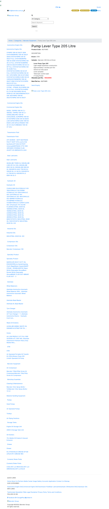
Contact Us (60, 481)
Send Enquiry (36, 85)
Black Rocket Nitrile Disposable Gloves (16, 272)
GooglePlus (21, 497)
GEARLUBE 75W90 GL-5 (14, 163)
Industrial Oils (11, 228)
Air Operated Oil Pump (17, 358)
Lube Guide (93, 10)
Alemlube (10, 282)
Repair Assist (75, 10)
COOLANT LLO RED (13, 467)
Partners (20, 481)
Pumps (9, 400)
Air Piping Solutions (13, 418)
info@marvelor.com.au (16, 10)
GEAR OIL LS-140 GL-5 (14, 171)
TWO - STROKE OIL (15, 87)
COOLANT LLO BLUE (18, 469)
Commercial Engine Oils (15, 103)
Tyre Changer (11, 308)
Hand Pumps (11, 404)
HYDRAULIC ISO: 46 (14, 196)
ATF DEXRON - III (12, 140)
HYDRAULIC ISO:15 (15, 190)
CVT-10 (10, 142)
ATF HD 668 (13, 150)
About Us (14, 481)
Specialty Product (13, 254)
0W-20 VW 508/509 (14, 93)
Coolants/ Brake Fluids (14, 459)
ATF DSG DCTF (18, 144)
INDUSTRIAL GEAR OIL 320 (15, 236)
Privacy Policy (42, 492)
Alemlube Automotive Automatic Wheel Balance (17, 293)
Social (99, 7)
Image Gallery (37, 481)
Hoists (9, 333)
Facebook (11, 497)
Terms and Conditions (54, 492)
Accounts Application (49, 481)
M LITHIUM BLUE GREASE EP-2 (17, 452)
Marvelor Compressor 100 (15, 249)
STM (8, 347)
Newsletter (19, 492)
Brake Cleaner (19, 266)
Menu (99, 10)
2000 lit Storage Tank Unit (15, 430)
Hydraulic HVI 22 (16, 205)
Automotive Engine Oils (14, 45)
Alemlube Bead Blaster (14, 300)
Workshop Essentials (14, 379)
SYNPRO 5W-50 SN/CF (18, 97)
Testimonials (11, 492)
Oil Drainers (10, 435)
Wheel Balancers (12, 286)
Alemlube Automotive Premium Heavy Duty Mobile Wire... (18, 340)
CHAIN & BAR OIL (12, 188)
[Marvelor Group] (13, 15)
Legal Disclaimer (32, 492)
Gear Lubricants (12, 155)
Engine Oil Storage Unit (14, 426)
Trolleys (9, 413)
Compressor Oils (12, 241)
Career (30, 481)
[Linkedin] (59, 7)
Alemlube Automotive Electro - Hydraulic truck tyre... (17, 316)
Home (10, 40)
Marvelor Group (85, 10)
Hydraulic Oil (11, 181)
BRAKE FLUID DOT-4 (17, 274)
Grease (9, 444)
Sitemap (66, 481)
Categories (17, 40)
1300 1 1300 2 (29, 10)
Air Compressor (12, 368)
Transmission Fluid (13, 132)
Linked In (29, 497)
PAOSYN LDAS (21, 150)
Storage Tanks (12, 422)
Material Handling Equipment (16, 396)
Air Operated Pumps (13, 409)
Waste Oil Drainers (12, 323)
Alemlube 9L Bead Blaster (15, 304)
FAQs (24, 492)
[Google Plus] (58, 7)
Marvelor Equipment (29, 40)
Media (26, 481)
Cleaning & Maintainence (14, 383)
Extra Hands (18, 264)
